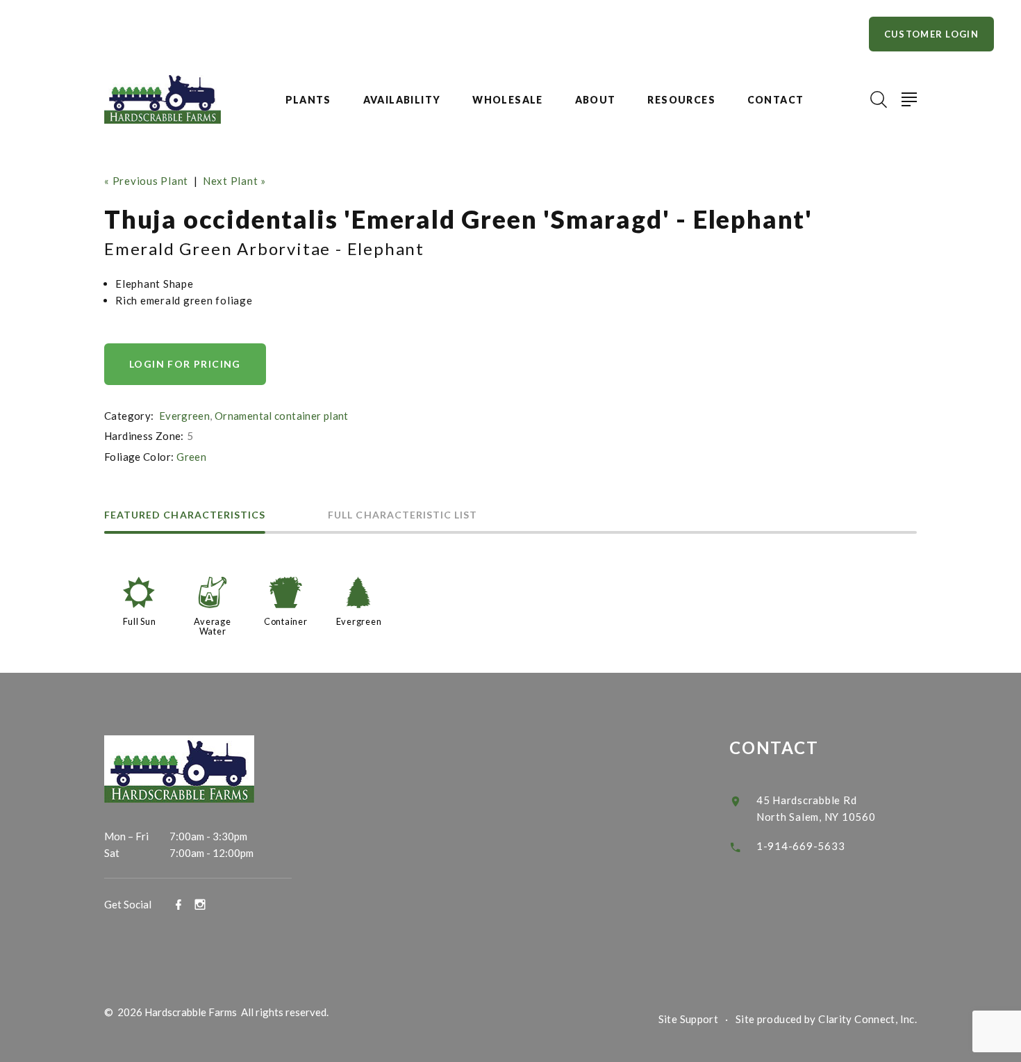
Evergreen (184, 415)
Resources (681, 100)
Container (286, 621)
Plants (308, 100)
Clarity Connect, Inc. (867, 1019)
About (595, 100)
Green (191, 456)
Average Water (212, 626)
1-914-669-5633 (800, 846)
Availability (402, 100)
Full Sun (139, 621)
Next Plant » (234, 180)
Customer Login (931, 34)
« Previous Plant (146, 180)
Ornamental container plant (282, 415)
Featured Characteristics (184, 515)
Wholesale (507, 100)
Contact (775, 100)
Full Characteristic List (402, 515)
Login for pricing (185, 364)
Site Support (688, 1019)
